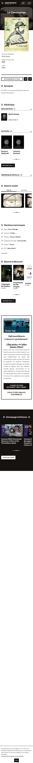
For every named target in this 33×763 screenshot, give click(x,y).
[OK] (16, 760)
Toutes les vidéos (8, 457)
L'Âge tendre (11, 344)
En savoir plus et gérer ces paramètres (12, 756)
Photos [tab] (8, 190)
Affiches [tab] (24, 190)
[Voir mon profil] (29, 3)
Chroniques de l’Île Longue (18, 285)
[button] (21, 196)
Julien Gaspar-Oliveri (18, 345)
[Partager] (25, 79)
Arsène (28, 283)
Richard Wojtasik (5, 152)
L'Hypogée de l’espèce (5, 285)
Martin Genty (6, 56)
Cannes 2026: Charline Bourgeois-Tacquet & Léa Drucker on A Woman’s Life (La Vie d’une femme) (16, 442)
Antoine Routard (16, 152)
